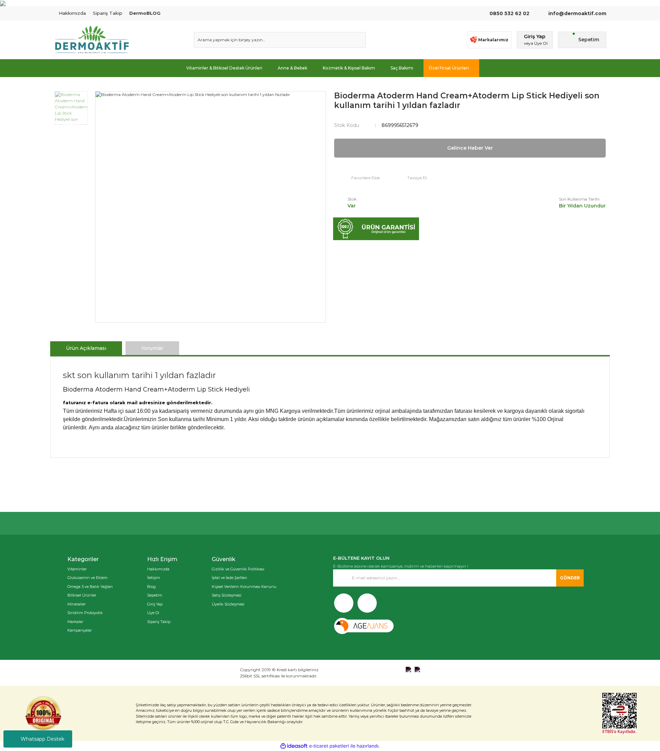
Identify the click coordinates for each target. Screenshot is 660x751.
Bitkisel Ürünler (81, 595)
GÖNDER (570, 577)
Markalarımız (493, 39)
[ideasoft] (294, 746)
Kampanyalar (79, 630)
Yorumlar (152, 348)
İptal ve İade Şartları (229, 577)
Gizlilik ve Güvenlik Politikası (238, 569)
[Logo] (92, 40)
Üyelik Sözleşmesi (228, 604)
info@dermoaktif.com (576, 13)
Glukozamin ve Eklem (87, 577)
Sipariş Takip (107, 13)
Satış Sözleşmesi (226, 595)
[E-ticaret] (329, 746)
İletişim (153, 577)
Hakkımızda (72, 13)
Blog (151, 586)
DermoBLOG (145, 13)
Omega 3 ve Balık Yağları (90, 586)
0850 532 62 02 (509, 13)
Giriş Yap (155, 604)
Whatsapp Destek (42, 739)
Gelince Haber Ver (470, 148)
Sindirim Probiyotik (85, 612)
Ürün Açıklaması (86, 348)
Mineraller (76, 604)
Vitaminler (77, 569)
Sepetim (154, 595)
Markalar (75, 621)
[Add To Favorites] (357, 177)
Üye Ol (153, 612)
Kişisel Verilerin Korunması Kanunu (244, 586)
